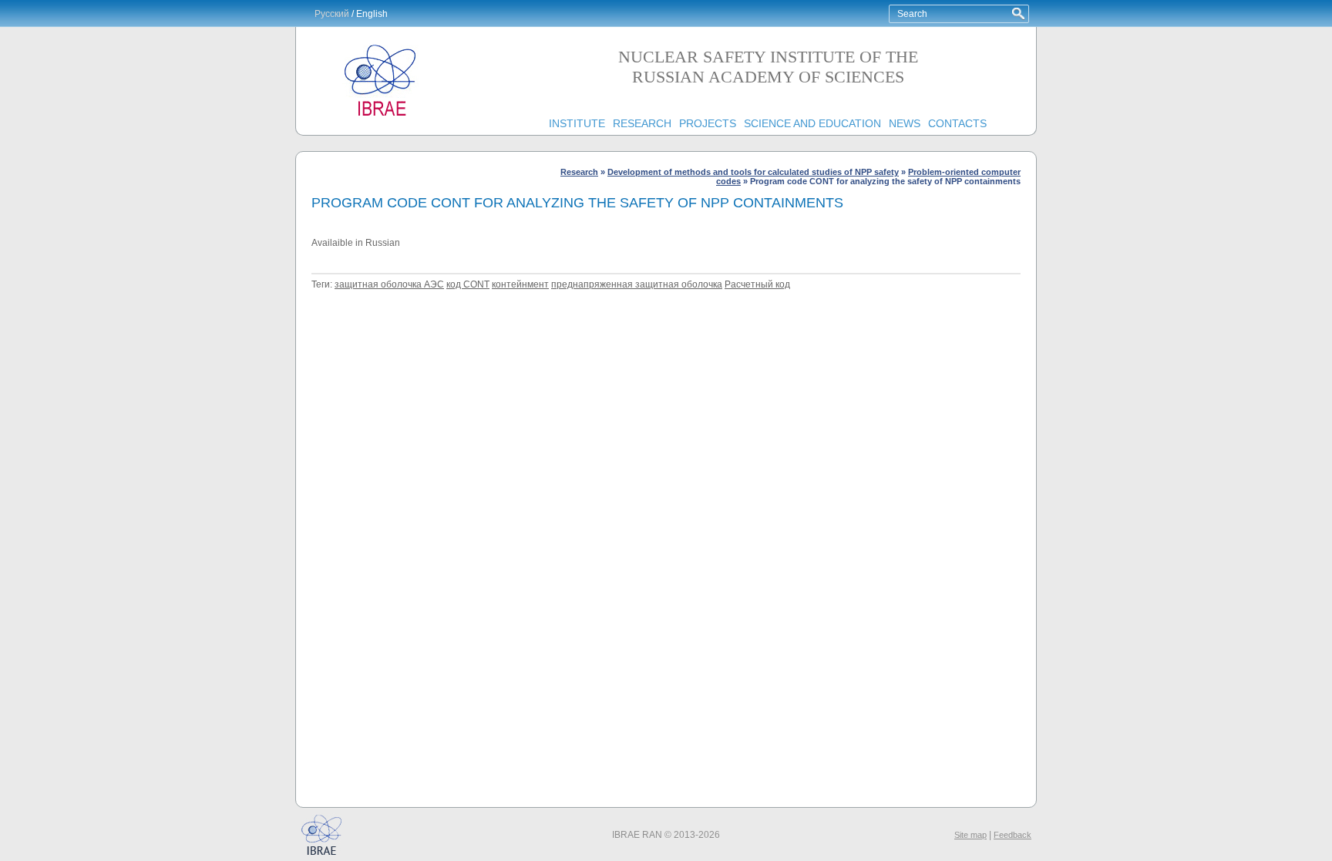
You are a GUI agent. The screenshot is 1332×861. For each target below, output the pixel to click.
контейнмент (520, 284)
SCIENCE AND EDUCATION (812, 123)
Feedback (1012, 834)
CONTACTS (957, 123)
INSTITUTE (577, 123)
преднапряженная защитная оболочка (636, 284)
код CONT (467, 284)
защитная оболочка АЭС (389, 284)
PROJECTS (707, 123)
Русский (331, 13)
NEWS (904, 123)
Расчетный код (757, 284)
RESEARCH (642, 123)
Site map (970, 834)
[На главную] (381, 116)
